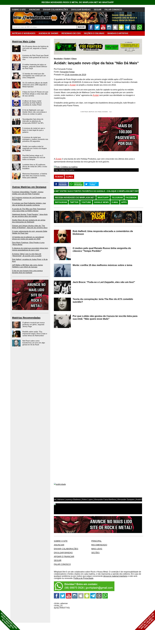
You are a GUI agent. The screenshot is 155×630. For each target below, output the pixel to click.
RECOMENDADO (99, 545)
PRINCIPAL (96, 541)
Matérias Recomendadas (26, 317)
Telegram (117, 198)
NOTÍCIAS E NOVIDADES (23, 33)
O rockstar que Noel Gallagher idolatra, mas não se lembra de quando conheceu (29, 204)
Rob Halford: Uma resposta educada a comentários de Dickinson (103, 232)
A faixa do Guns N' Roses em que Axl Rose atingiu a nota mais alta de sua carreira (35, 94)
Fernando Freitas (67, 72)
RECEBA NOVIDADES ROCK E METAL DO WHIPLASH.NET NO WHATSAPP (78, 2)
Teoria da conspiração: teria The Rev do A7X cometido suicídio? (103, 300)
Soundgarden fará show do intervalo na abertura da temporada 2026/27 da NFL (33, 121)
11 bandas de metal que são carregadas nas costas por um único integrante (34, 75)
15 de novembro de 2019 (75, 75)
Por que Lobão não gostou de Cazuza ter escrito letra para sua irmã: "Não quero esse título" (105, 317)
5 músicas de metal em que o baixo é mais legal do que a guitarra (33, 130)
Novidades (58, 59)
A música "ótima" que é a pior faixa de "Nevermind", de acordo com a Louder (27, 255)
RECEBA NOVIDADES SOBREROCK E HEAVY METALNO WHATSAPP (8, 620)
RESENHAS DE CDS (71, 33)
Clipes (74, 59)
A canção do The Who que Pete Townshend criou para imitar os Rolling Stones (29, 210)
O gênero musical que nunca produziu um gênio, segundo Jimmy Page (33, 324)
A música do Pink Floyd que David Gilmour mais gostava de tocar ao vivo (35, 57)
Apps (124, 202)
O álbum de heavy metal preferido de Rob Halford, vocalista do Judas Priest (32, 103)
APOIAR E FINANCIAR (64, 557)
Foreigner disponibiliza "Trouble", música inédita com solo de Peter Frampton (27, 193)
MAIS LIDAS (96, 549)
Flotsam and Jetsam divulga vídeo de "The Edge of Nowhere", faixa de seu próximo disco (29, 227)
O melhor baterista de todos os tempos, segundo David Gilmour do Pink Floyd (34, 66)
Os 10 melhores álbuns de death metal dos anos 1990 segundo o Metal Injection (34, 85)
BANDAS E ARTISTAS (118, 33)
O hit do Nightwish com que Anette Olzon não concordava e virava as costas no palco (34, 112)
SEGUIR (97, 10)
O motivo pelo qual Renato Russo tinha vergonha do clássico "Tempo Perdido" (102, 249)
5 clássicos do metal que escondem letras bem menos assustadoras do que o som (30, 249)
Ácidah (67, 59)
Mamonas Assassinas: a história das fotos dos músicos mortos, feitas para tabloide (34, 175)
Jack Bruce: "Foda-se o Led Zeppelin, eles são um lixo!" (104, 282)
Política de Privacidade (83, 578)
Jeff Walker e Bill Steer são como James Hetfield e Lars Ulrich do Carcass (27, 266)
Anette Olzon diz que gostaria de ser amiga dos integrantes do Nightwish (28, 221)
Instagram (61, 202)
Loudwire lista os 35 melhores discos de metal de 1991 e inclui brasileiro (34, 166)
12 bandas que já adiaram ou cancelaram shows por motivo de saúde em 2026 (28, 238)
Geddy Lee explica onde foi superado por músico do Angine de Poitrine (34, 148)
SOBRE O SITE (19, 10)
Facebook (131, 198)
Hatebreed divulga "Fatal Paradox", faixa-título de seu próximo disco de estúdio (30, 215)
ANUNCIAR (34, 10)
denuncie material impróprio (115, 576)
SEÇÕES (94, 33)
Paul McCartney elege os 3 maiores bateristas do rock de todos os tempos (33, 157)
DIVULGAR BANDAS (81, 10)
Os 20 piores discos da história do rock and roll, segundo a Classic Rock (35, 48)
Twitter (74, 202)
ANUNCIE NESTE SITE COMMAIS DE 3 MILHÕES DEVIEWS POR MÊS (146, 621)
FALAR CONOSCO (113, 10)
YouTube (86, 202)
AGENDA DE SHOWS (48, 33)
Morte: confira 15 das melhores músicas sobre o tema (102, 265)
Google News (101, 202)
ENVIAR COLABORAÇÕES (55, 10)
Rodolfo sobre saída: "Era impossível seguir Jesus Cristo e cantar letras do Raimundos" (34, 333)
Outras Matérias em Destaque (29, 187)
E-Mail (115, 202)
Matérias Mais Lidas (23, 41)
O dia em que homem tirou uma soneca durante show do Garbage (27, 272)
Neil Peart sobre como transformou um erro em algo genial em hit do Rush (33, 343)
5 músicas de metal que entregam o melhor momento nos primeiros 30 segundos (35, 139)
